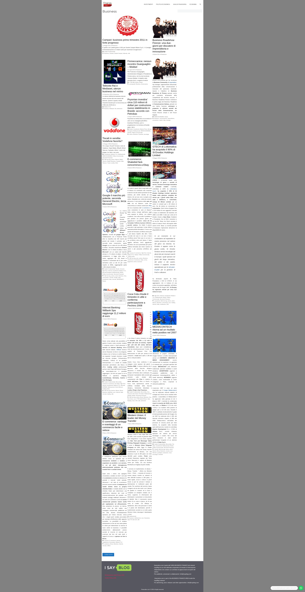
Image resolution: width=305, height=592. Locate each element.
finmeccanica (144, 84)
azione (131, 134)
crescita (111, 277)
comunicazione (163, 118)
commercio (130, 260)
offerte (108, 545)
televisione (119, 108)
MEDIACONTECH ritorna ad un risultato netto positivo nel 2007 (164, 329)
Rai (115, 108)
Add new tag (107, 159)
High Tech (156, 295)
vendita (113, 163)
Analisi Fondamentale (109, 51)
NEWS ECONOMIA (159, 116)
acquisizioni (157, 300)
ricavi (133, 400)
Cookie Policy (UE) (110, 578)
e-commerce (146, 208)
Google (115, 277)
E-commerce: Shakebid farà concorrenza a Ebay (138, 162)
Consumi (131, 253)
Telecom (104, 163)
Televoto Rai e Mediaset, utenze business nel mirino (112, 88)
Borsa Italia (143, 392)
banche (113, 390)
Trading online (131, 256)
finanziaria (147, 518)
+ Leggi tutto (108, 554)
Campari (111, 53)
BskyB (108, 161)
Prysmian (140, 134)
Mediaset (111, 108)
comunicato (165, 302)
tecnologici (155, 454)
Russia (104, 281)
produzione (165, 452)
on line (145, 260)
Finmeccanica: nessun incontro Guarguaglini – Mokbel (139, 64)
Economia (193, 4)
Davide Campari (118, 53)
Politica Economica (163, 4)
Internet (162, 295)
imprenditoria (171, 118)
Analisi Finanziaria (179, 4)
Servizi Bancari (119, 387)
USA (167, 304)
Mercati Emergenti (107, 272)
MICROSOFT (120, 279)
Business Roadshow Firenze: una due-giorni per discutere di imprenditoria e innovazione (164, 46)
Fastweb (118, 161)
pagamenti (130, 261)
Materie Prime (143, 129)
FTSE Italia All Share (142, 399)
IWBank (118, 349)
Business (106, 53)
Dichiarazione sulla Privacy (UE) (114, 575)
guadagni (159, 452)
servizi (135, 261)
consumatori (105, 277)
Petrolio (129, 132)
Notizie (166, 116)
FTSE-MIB (132, 82)
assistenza (107, 544)
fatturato (125, 53)
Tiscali (108, 163)
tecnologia (146, 134)
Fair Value (141, 393)
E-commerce (137, 253)
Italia (122, 161)
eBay (150, 205)
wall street (143, 400)
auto (137, 258)
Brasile (131, 129)
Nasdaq (129, 395)
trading (109, 394)
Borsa (141, 397)
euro (170, 302)
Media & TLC (107, 106)
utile (129, 53)
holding (173, 302)
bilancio (117, 159)
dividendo (110, 392)
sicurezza (139, 261)
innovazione (155, 120)
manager (168, 120)
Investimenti (148, 4)
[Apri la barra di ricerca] (200, 4)
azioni (173, 300)
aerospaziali (132, 84)
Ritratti (140, 82)
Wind (116, 163)
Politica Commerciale (137, 132)
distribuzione (137, 518)
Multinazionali (136, 130)
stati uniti (134, 519)
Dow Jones (135, 393)
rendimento (163, 304)
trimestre (160, 454)
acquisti (156, 449)
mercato (114, 279)
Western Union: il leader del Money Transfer (136, 418)
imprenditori (172, 82)
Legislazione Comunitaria (108, 542)
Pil (131, 519)
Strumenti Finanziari (107, 157)
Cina (125, 276)
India (119, 277)
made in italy (162, 120)
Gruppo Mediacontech (170, 390)
